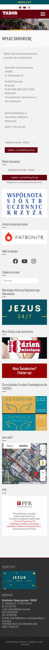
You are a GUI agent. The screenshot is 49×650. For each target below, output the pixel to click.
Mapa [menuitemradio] (10, 445)
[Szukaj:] (20, 279)
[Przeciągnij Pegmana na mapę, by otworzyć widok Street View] (43, 462)
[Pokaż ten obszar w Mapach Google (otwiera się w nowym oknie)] (7, 482)
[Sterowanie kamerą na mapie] (43, 453)
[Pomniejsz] (43, 478)
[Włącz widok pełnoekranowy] (43, 447)
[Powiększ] (43, 472)
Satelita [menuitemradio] (23, 445)
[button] (36, 473)
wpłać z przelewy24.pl (21, 150)
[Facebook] (20, 8)
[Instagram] (29, 8)
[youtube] (24, 261)
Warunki (43, 483)
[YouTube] (24, 8)
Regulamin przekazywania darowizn (24, 182)
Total (31, 642)
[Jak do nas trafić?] (24, 580)
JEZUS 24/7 (24, 2)
